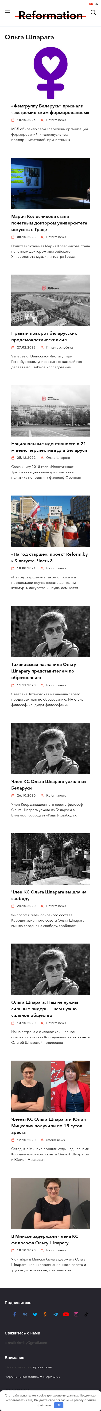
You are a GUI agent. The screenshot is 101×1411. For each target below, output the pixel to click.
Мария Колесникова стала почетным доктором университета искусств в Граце (49, 223)
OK (59, 1405)
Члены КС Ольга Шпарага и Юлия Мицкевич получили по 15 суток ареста (48, 1126)
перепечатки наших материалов (32, 1376)
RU (91, 4)
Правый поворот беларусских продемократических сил (44, 336)
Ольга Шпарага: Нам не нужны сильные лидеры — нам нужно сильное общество (44, 1009)
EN (96, 4)
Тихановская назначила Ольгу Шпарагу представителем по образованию (43, 671)
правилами (42, 1367)
